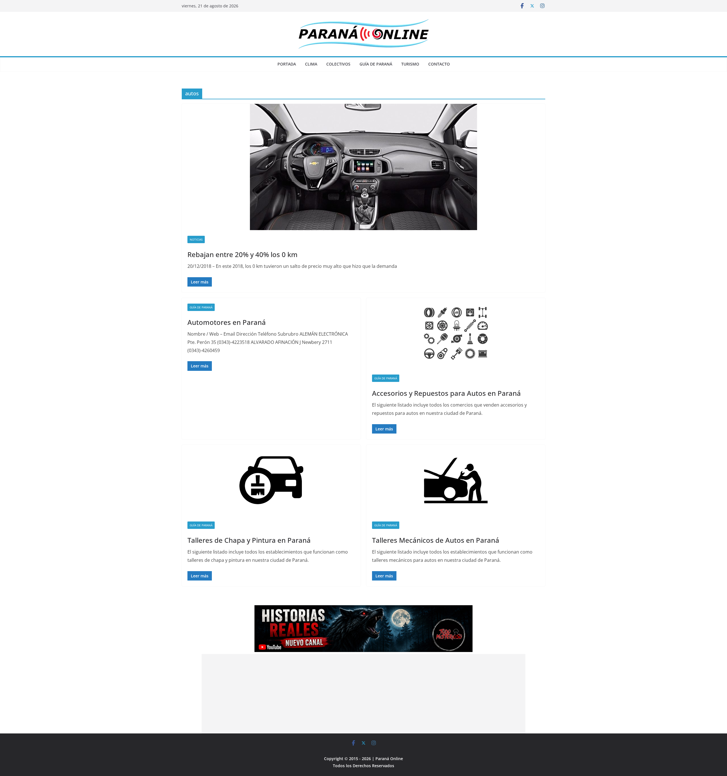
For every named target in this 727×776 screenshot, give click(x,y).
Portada (286, 64)
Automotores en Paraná (226, 322)
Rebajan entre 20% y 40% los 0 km (242, 254)
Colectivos (338, 64)
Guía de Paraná (376, 64)
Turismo (410, 64)
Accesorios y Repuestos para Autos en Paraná (446, 393)
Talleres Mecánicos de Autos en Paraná (435, 540)
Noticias (196, 239)
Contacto (439, 64)
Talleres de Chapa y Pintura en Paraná (249, 540)
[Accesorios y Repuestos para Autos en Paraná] (455, 333)
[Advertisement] (363, 693)
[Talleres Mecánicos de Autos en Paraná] (455, 480)
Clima (311, 64)
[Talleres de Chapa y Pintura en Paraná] (271, 480)
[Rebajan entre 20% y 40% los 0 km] (363, 167)
